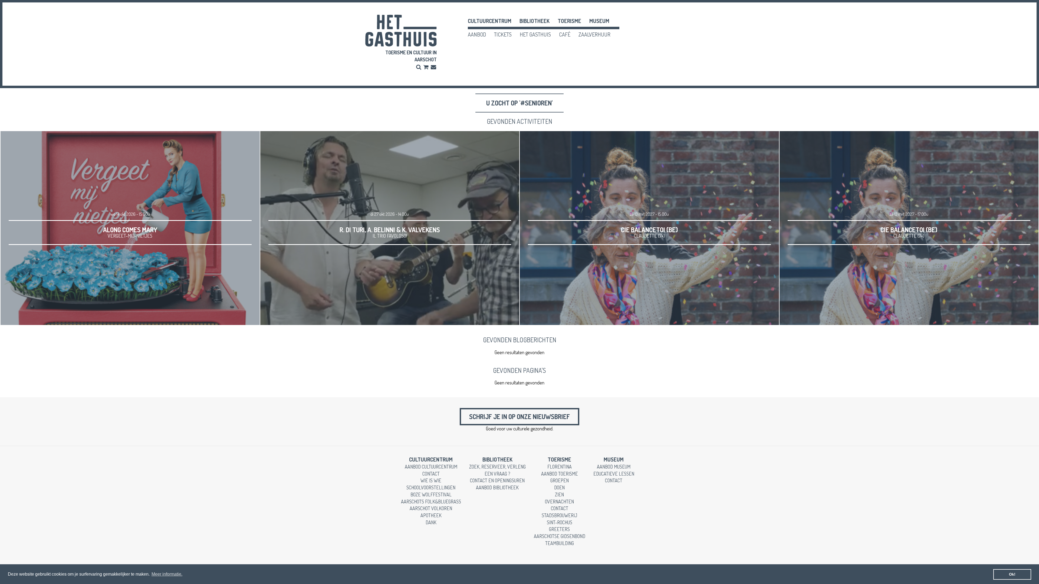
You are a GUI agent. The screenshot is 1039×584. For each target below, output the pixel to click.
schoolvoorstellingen (430, 487)
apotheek (431, 515)
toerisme (569, 20)
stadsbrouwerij (559, 515)
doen (559, 487)
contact (431, 474)
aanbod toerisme (559, 474)
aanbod (477, 34)
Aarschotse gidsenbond (559, 536)
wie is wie (430, 480)
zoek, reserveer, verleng (497, 467)
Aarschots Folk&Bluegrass (431, 502)
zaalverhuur (594, 34)
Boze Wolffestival (431, 494)
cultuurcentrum (489, 20)
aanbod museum (613, 467)
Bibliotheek (535, 20)
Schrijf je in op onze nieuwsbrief (519, 416)
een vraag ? (497, 474)
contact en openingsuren (497, 480)
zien (559, 494)
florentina (559, 467)
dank (431, 522)
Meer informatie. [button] (167, 574)
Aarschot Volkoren (431, 508)
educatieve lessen (613, 474)
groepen (559, 480)
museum (599, 20)
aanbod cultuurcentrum (431, 467)
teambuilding (559, 543)
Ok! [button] (1012, 574)
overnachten (559, 502)
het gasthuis (535, 34)
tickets (503, 34)
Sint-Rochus (559, 522)
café (564, 34)
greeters (559, 529)
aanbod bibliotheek (497, 487)
